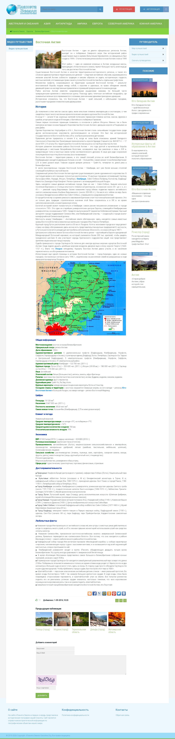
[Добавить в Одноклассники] (109, 593)
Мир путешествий (139, 48)
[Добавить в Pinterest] (114, 593)
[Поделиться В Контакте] (124, 593)
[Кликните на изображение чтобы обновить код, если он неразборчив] (46, 680)
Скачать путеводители (141, 60)
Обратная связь (122, 715)
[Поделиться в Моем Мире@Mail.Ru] (104, 593)
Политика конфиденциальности (75, 715)
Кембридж (81, 179)
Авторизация (153, 9)
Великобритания (42, 31)
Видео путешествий (140, 54)
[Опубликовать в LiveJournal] (99, 593)
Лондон (58, 249)
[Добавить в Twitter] (119, 593)
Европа (30, 31)
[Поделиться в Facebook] (94, 593)
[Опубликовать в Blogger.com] (90, 593)
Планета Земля (18, 31)
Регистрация (125, 9)
